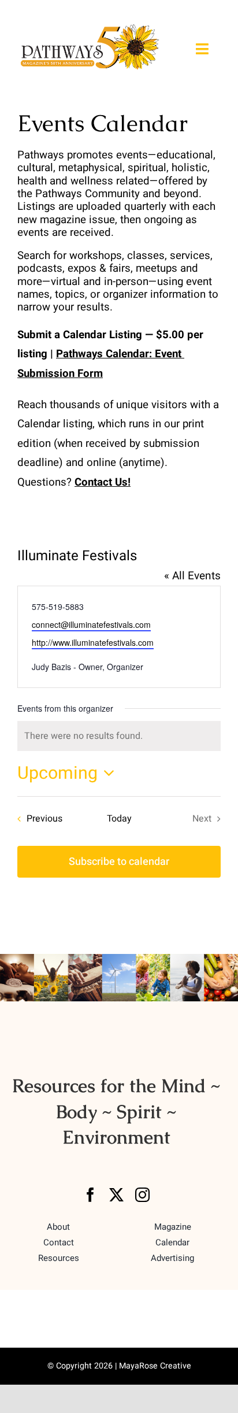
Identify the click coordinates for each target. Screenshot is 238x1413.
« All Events (192, 576)
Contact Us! (103, 482)
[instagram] (142, 1195)
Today (119, 819)
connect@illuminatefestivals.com (91, 624)
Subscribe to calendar (119, 862)
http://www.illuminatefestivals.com (93, 642)
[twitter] (116, 1195)
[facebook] (90, 1195)
